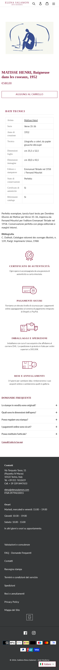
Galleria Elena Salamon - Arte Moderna (33, 660)
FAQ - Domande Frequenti (17, 552)
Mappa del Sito (12, 610)
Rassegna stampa (13, 569)
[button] (47, 664)
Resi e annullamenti (14, 593)
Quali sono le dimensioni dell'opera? (19, 412)
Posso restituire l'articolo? (14, 434)
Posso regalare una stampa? (15, 419)
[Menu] (53, 3)
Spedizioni (9, 585)
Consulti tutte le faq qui (12, 442)
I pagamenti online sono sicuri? (16, 426)
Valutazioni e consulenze (17, 544)
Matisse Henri (31, 120)
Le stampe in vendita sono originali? (19, 405)
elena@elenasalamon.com (16, 489)
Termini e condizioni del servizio (21, 577)
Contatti (8, 560)
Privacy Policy (11, 601)
